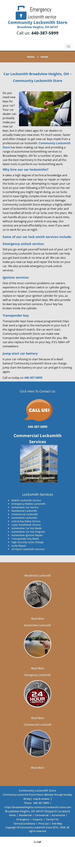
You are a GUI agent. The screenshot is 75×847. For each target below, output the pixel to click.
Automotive (58, 815)
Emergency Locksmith (37, 675)
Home (30, 56)
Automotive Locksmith (37, 625)
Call (38, 842)
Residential (25, 815)
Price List (44, 823)
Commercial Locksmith (37, 725)
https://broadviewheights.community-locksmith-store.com (38, 807)
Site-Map (57, 823)
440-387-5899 (44, 33)
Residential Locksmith (37, 575)
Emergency (23, 819)
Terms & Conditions (24, 823)
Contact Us (52, 819)
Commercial (41, 815)
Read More (37, 619)
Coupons (38, 819)
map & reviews (41, 798)
